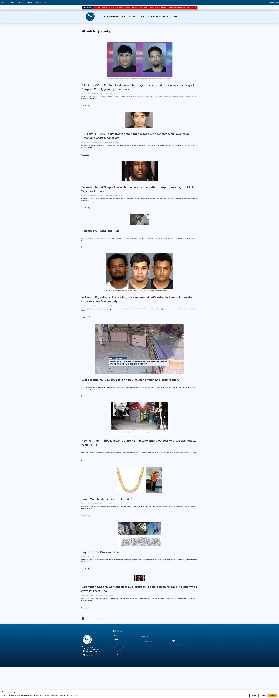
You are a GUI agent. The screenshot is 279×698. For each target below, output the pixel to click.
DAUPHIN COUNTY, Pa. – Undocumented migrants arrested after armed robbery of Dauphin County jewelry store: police (166, 7)
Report (115, 658)
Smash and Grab (108, 384)
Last (103, 618)
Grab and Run (109, 235)
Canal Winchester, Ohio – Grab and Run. (108, 499)
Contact (145, 652)
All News (116, 639)
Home (83, 26)
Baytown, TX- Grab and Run (100, 552)
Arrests (101, 93)
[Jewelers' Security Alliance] (90, 16)
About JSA (145, 645)
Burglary (92, 595)
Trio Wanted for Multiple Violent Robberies (124, 7)
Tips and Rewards (147, 641)
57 (95, 618)
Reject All (263, 695)
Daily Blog (116, 142)
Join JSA (116, 654)
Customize (254, 695)
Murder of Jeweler (118, 195)
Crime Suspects (108, 93)
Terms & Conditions (177, 649)
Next (98, 618)
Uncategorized (117, 93)
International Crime (118, 647)
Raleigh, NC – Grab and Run (100, 230)
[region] (139, 694)
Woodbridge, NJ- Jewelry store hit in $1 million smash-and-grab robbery (130, 379)
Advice (144, 649)
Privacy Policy (175, 645)
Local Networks (118, 651)
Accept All (272, 695)
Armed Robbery (94, 93)
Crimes (101, 384)
